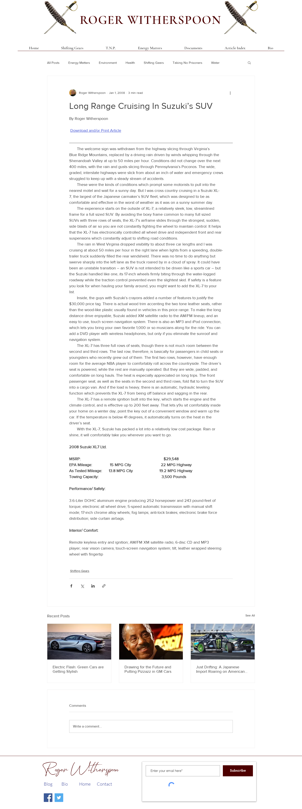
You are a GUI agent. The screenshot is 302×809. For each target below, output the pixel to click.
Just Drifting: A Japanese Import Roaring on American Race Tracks (220, 669)
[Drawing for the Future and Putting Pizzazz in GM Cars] (151, 642)
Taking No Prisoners (187, 62)
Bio (64, 784)
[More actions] (230, 92)
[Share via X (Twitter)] (82, 586)
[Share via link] (104, 586)
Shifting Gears (154, 62)
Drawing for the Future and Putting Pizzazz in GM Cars (147, 669)
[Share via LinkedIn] (93, 586)
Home (85, 784)
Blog (48, 784)
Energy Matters (79, 62)
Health (130, 62)
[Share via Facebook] (71, 586)
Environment (108, 62)
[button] (193, 49)
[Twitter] (59, 797)
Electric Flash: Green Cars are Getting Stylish (78, 669)
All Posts (53, 62)
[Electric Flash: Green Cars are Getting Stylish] (79, 642)
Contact (104, 784)
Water (215, 62)
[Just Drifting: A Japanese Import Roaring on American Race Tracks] (223, 642)
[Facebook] (48, 797)
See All (250, 615)
